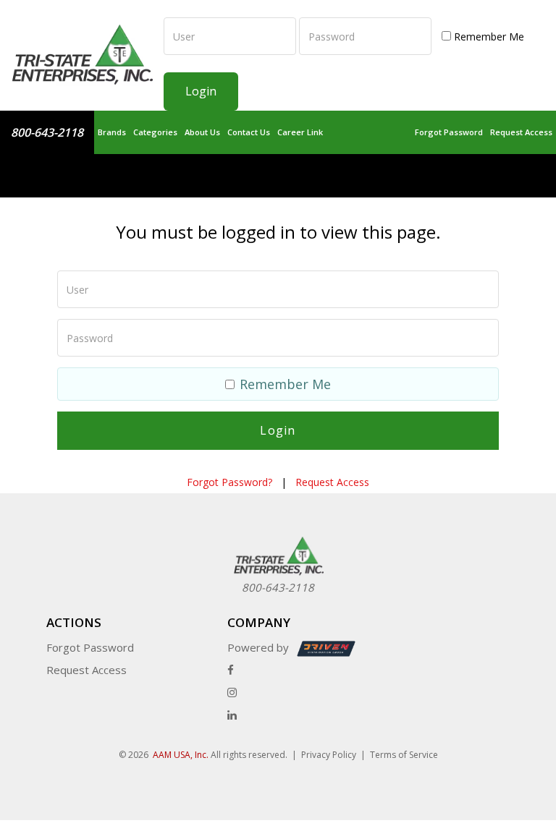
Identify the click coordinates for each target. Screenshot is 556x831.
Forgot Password (449, 132)
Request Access (521, 132)
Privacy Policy (328, 755)
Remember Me (487, 36)
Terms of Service (404, 755)
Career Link (300, 132)
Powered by (259, 647)
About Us (202, 132)
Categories (155, 132)
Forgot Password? (229, 482)
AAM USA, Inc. (180, 755)
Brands (112, 132)
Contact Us (248, 132)
